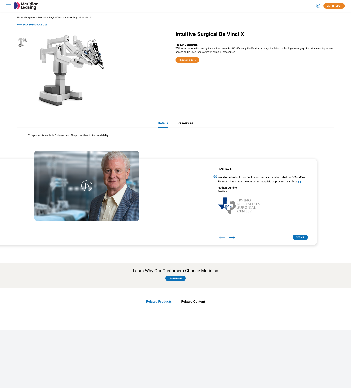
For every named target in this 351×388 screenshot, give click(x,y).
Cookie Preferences (15, 363)
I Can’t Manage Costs (73, 366)
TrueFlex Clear (132, 366)
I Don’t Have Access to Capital (76, 349)
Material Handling (246, 353)
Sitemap (10, 359)
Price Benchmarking (190, 349)
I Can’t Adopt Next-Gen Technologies (79, 357)
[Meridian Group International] (26, 3)
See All (300, 237)
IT (239, 362)
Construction (244, 357)
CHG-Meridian (13, 346)
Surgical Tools (56, 17)
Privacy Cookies (13, 355)
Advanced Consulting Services (195, 357)
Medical (42, 17)
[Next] (232, 237)
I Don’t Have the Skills (73, 362)
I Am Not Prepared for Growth (76, 353)
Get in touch (334, 5)
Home (20, 17)
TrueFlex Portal (133, 371)
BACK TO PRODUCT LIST (35, 24)
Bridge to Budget (189, 353)
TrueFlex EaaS (132, 357)
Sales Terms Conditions (17, 350)
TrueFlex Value (133, 349)
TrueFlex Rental (133, 362)
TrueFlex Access (133, 353)
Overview (68, 344)
